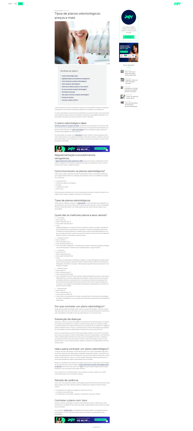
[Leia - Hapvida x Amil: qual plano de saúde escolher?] (122, 79)
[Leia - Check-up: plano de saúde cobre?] (123, 96)
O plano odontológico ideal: (70, 76)
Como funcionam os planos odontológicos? (74, 81)
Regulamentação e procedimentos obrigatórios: (76, 78)
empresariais (81, 203)
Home (10, 3)
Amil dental (78, 135)
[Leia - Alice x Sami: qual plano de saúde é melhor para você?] (122, 71)
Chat (15, 3)
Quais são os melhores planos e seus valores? (75, 86)
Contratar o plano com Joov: (70, 100)
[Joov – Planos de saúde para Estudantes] (128, 52)
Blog (20, 3)
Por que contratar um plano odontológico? (74, 89)
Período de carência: (68, 97)
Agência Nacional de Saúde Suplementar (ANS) (69, 161)
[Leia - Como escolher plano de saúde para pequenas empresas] (122, 102)
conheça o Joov (68, 410)
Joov (81, 366)
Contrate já (128, 37)
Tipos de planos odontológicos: (71, 84)
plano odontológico (78, 130)
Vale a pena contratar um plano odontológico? (75, 94)
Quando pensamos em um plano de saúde (67, 126)
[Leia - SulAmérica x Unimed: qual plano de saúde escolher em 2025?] (122, 87)
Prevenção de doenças (68, 92)
